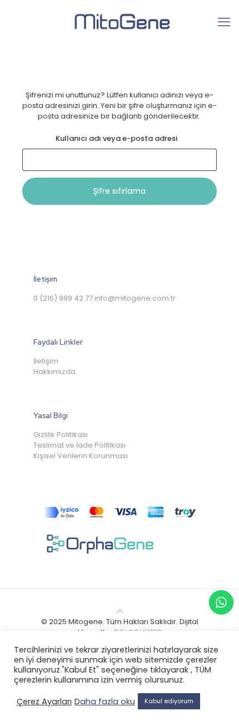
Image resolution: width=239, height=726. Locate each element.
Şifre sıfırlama (119, 191)
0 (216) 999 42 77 (63, 298)
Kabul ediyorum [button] (169, 700)
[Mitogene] (119, 22)
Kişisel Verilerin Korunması (80, 455)
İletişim (45, 361)
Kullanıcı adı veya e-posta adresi (132, 138)
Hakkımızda (54, 371)
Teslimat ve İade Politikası (79, 445)
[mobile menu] (224, 22)
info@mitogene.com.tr (135, 298)
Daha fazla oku (104, 701)
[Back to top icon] (119, 611)
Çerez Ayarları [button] (44, 701)
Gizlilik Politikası (60, 434)
